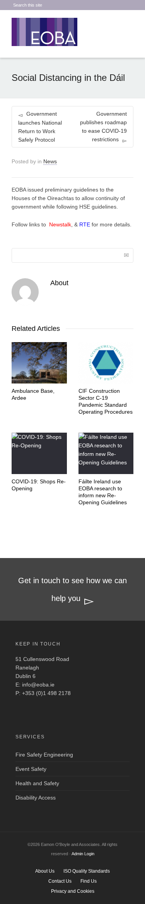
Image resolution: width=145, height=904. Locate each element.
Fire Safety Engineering (44, 755)
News (50, 161)
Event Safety (30, 769)
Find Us (88, 881)
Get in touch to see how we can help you (72, 589)
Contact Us (60, 881)
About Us (45, 871)
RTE (84, 224)
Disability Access (35, 797)
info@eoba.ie (38, 684)
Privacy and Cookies (72, 891)
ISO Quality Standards (86, 871)
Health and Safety (37, 783)
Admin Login (83, 853)
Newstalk (60, 224)
